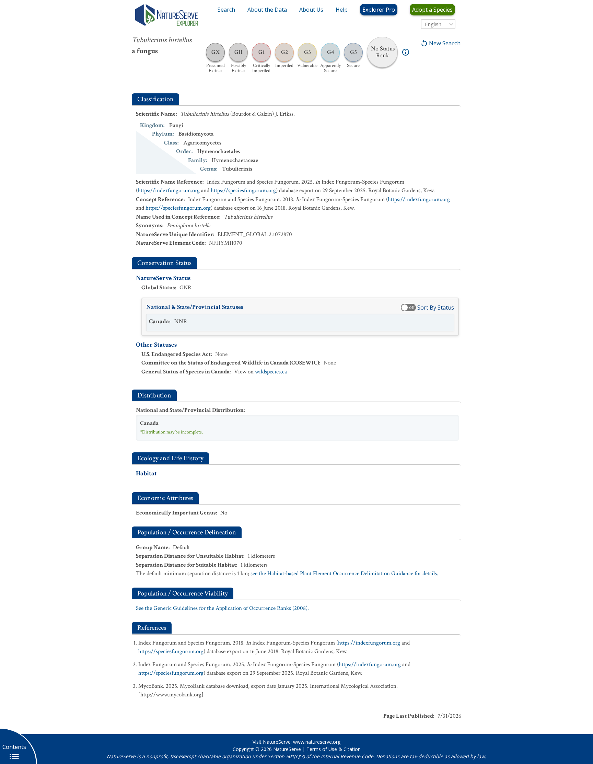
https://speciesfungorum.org (243, 190)
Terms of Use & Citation (333, 749)
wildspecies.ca (271, 371)
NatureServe (287, 749)
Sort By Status (435, 307)
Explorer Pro (378, 9)
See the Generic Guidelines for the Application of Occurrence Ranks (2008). (222, 608)
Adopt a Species (432, 9)
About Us (311, 9)
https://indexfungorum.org (169, 190)
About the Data (267, 9)
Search (226, 9)
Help (342, 9)
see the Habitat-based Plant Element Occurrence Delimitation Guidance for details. (344, 573)
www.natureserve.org (316, 742)
